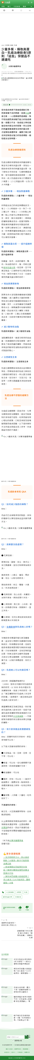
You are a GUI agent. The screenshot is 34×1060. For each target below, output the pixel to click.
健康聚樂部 (17, 1049)
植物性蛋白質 (9, 267)
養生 (9, 6)
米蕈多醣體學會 (16, 840)
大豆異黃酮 (18, 716)
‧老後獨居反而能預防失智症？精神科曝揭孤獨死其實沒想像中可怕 (16, 869)
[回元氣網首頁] (7, 2)
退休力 (13, 1052)
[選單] (31, 2)
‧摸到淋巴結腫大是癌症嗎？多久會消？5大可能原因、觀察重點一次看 (16, 879)
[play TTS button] (9, 105)
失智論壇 (17, 6)
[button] (31, 6)
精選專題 (25, 1049)
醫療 (24, 6)
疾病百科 (7, 1052)
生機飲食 (11, 626)
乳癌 (27, 113)
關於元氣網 (9, 1049)
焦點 (3, 6)
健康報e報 (18, 1040)
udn (2, 45)
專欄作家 (27, 1052)
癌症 (11, 45)
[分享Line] (12, 10)
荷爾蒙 (4, 827)
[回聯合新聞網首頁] (2, 2)
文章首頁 (20, 1052)
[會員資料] (28, 2)
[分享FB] (4, 10)
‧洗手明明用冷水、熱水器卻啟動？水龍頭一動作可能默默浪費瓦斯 (16, 860)
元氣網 (7, 45)
